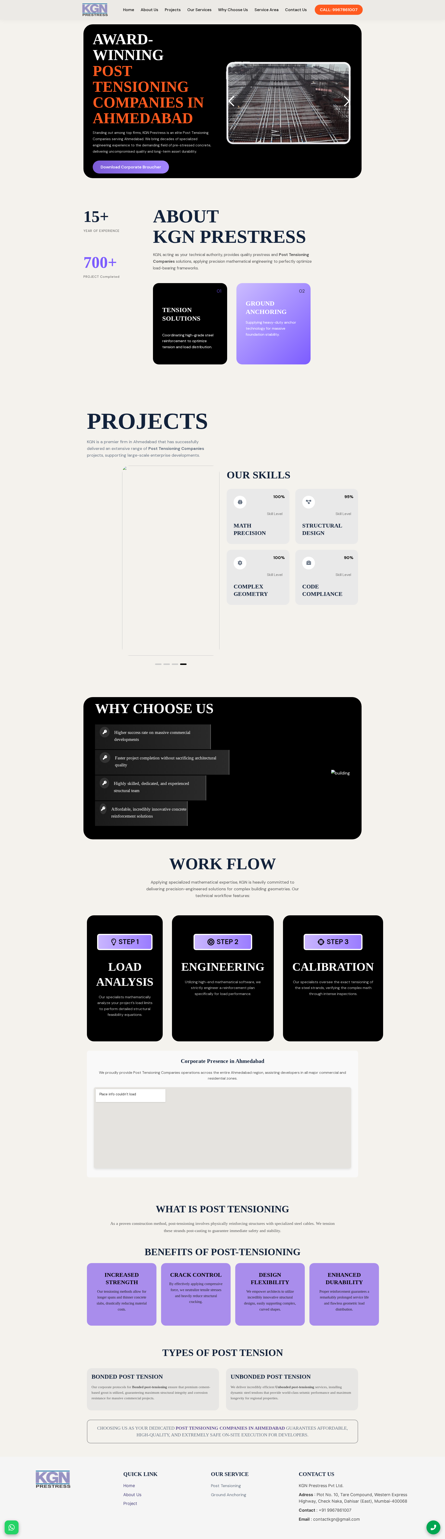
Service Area (266, 9)
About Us (149, 9)
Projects (173, 9)
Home (128, 9)
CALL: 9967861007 (339, 10)
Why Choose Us (233, 9)
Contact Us (296, 9)
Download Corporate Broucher (131, 167)
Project (130, 1503)
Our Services (199, 9)
